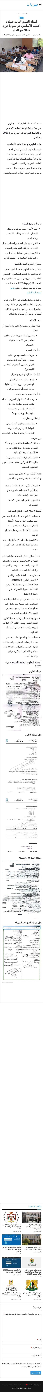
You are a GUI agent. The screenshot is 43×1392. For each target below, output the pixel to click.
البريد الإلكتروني (36, 1347)
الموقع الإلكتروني (36, 1355)
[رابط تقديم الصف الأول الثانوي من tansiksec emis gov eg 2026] (11, 1285)
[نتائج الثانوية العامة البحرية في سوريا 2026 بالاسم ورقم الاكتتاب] (31, 1285)
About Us (20, 1388)
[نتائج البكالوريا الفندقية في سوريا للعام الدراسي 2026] (31, 1239)
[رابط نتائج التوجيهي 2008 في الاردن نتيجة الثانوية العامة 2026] (11, 1217)
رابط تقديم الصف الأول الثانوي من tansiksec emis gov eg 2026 (11, 1295)
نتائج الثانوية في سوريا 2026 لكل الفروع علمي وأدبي (12, 1271)
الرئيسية (23, 13)
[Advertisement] (21, 96)
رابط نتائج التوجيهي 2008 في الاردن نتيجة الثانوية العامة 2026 (12, 1227)
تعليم (17, 13)
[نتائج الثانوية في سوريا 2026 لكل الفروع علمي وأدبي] (11, 1262)
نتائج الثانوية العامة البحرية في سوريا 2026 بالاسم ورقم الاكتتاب (32, 1295)
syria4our (36, 35)
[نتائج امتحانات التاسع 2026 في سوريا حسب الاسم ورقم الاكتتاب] (11, 1239)
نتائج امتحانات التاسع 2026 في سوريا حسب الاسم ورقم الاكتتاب (11, 1249)
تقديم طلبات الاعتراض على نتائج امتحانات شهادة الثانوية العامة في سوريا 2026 (33, 1272)
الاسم (39, 1339)
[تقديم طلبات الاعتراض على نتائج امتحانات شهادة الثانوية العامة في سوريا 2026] (31, 1262)
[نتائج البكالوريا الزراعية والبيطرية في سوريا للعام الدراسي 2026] (31, 1217)
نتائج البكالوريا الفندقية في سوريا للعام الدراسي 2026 (33, 1248)
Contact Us (27, 1388)
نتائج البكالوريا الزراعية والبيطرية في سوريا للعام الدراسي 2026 (33, 1227)
